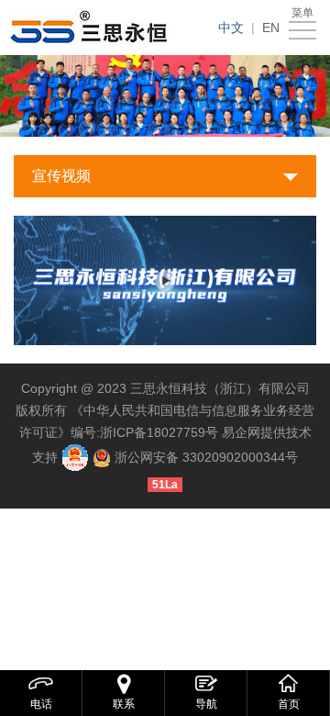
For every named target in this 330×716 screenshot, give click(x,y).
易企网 (241, 432)
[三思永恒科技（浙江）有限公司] (93, 27)
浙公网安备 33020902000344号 (206, 457)
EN (271, 27)
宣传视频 (61, 176)
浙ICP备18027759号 (159, 432)
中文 (231, 27)
